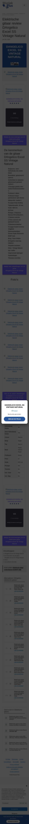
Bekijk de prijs (14, 419)
